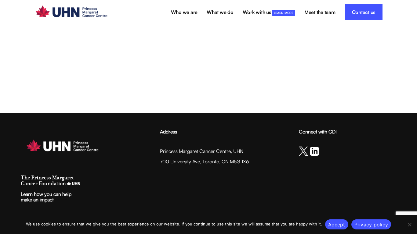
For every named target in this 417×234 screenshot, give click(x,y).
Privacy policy (371, 225)
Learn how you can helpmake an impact (46, 197)
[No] (409, 225)
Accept (336, 225)
